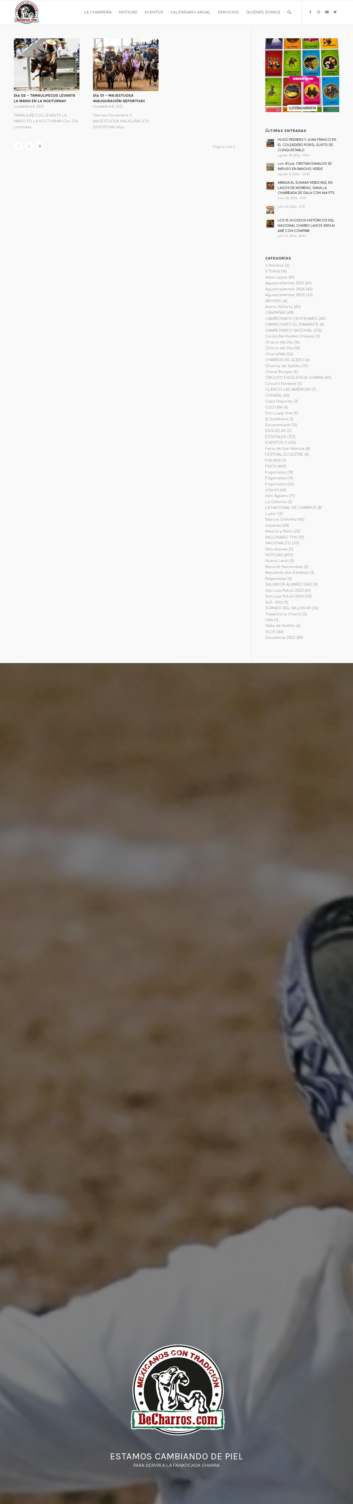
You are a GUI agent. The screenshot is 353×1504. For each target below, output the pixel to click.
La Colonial (276, 502)
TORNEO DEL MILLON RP (288, 608)
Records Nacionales (284, 567)
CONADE (273, 395)
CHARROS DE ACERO (284, 360)
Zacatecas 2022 (280, 638)
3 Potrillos (274, 265)
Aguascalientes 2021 (284, 283)
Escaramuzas (277, 425)
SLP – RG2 (274, 602)
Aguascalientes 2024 (285, 289)
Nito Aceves (276, 549)
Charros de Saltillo (283, 366)
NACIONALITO (278, 543)
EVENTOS (274, 443)
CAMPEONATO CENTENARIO (291, 319)
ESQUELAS (275, 431)
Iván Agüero (276, 496)
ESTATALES (275, 437)
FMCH (270, 466)
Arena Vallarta (279, 307)
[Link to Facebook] (310, 12)
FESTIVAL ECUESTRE (284, 454)
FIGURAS (273, 460)
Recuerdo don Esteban (287, 573)
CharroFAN (275, 354)
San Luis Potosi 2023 (284, 591)
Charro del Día (279, 342)
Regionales (275, 579)
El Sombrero (276, 419)
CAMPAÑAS (275, 313)
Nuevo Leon (276, 561)
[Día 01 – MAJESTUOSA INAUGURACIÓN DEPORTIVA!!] (126, 64)
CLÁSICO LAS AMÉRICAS (288, 389)
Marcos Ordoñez (281, 519)
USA (269, 620)
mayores (273, 526)
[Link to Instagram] (318, 12)
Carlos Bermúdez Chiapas (289, 336)
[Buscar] (289, 12)
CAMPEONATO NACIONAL (289, 330)
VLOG (270, 632)
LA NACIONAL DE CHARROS (290, 508)
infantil (272, 490)
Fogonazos (275, 472)
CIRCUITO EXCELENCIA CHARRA (294, 378)
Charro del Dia (279, 348)
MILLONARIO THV (281, 537)
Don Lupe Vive (279, 413)
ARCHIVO (273, 301)
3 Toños (272, 271)
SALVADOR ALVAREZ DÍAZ (288, 584)
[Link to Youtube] (327, 12)
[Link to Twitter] (335, 12)
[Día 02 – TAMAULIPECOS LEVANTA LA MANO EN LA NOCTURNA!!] (46, 64)
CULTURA (273, 407)
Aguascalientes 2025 (285, 295)
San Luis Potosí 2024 (284, 596)
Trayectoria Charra (283, 614)
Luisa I (271, 514)
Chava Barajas (278, 372)
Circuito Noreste (280, 384)
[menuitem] (97, 12)
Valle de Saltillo (280, 626)
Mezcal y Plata (279, 531)
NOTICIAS (274, 555)
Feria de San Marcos (284, 449)
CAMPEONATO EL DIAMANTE (292, 324)
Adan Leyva (276, 277)
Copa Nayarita (279, 401)
